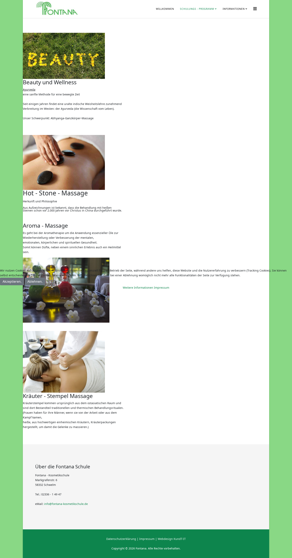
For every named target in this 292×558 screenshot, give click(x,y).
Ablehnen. (35, 281)
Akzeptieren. (12, 281)
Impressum (161, 287)
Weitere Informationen (138, 287)
